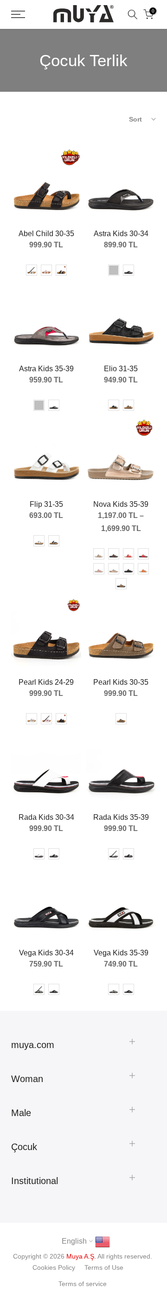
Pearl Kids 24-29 (46, 682)
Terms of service (82, 1283)
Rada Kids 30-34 (46, 817)
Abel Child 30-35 (46, 234)
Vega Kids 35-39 (121, 953)
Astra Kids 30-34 (121, 234)
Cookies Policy (53, 1267)
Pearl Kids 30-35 (120, 682)
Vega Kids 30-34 (46, 953)
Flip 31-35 (46, 504)
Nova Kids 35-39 (120, 504)
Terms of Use (103, 1267)
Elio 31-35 (121, 369)
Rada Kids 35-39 (121, 817)
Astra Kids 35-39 (46, 369)
